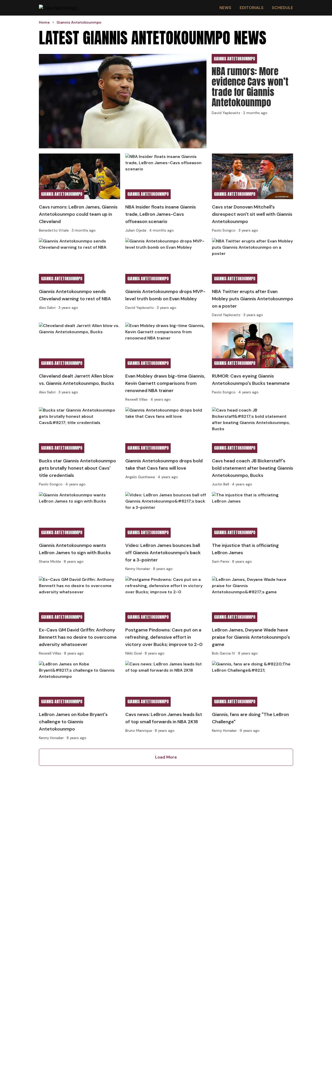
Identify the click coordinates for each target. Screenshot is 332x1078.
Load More (166, 757)
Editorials (252, 7)
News (225, 7)
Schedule (282, 7)
